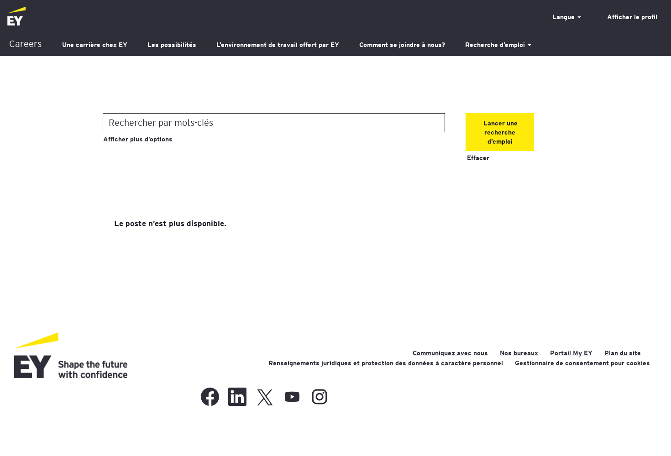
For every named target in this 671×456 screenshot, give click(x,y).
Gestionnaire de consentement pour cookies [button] (582, 363)
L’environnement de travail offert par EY (277, 45)
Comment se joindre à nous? (402, 45)
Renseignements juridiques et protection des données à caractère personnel (385, 363)
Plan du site (622, 353)
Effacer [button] (478, 158)
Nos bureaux (519, 353)
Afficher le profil (632, 17)
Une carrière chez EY (94, 45)
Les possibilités (171, 45)
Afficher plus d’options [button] (138, 139)
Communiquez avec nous (450, 353)
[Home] (16, 17)
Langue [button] (564, 17)
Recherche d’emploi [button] (496, 45)
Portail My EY (571, 353)
